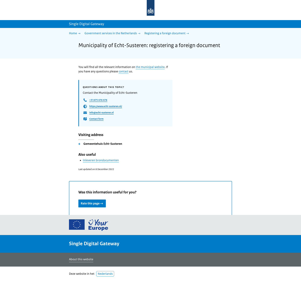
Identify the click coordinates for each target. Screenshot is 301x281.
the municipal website (150, 67)
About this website (81, 259)
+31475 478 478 (98, 99)
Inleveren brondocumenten (101, 160)
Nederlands (105, 274)
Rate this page (90, 203)
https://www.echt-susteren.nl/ (105, 106)
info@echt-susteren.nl (101, 112)
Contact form (96, 118)
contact (123, 71)
